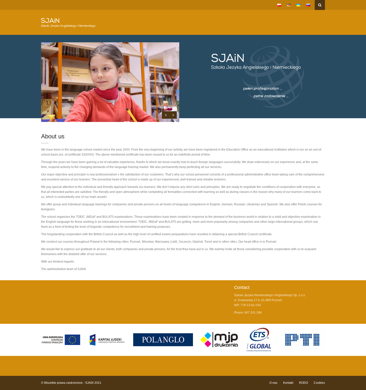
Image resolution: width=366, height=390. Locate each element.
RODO (303, 383)
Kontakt (288, 383)
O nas (273, 383)
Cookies (319, 383)
